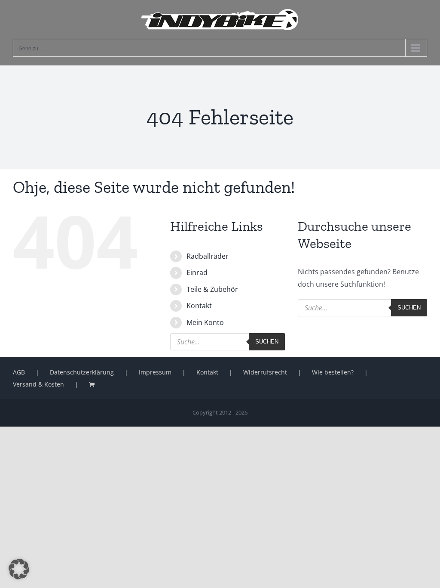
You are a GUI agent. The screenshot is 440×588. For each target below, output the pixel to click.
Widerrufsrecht (265, 372)
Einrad (197, 272)
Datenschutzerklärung (82, 372)
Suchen (266, 341)
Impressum (155, 372)
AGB (19, 372)
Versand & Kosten (38, 384)
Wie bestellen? (333, 372)
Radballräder (207, 256)
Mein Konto (205, 322)
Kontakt (199, 305)
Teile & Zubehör (212, 289)
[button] (19, 569)
